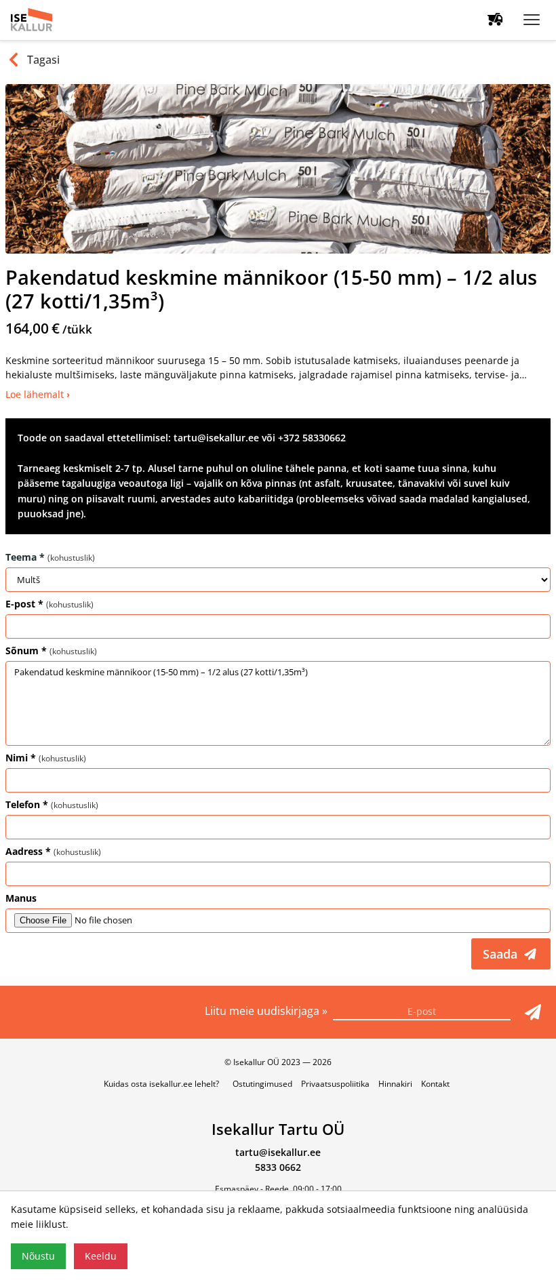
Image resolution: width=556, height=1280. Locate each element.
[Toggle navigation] (531, 19)
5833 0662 (278, 1167)
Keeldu (101, 1255)
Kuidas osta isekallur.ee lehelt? (161, 1083)
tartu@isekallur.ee (278, 1152)
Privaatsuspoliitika (335, 1083)
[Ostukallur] (495, 20)
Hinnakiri (395, 1083)
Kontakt (435, 1083)
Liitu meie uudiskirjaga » (267, 1011)
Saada (502, 954)
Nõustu (38, 1255)
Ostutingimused (262, 1083)
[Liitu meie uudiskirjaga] (533, 1012)
